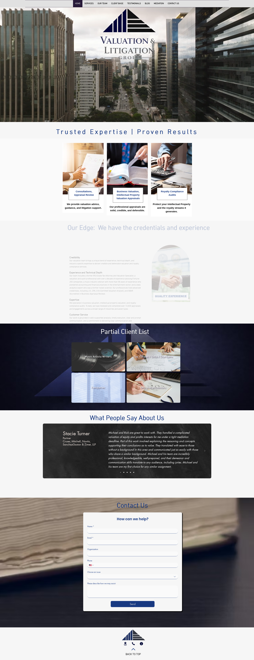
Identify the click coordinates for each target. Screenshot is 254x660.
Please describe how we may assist (101, 583)
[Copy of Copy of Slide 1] (127, 472)
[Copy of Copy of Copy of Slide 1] (130, 472)
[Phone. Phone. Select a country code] (91, 565)
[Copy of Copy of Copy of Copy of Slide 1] (133, 472)
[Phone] (133, 643)
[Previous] (49, 451)
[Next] (204, 451)
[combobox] (132, 576)
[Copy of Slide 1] (123, 472)
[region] (83, 178)
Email (90, 538)
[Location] (125, 643)
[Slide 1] (120, 472)
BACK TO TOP (133, 654)
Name (90, 526)
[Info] (141, 643)
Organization (92, 549)
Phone (89, 560)
